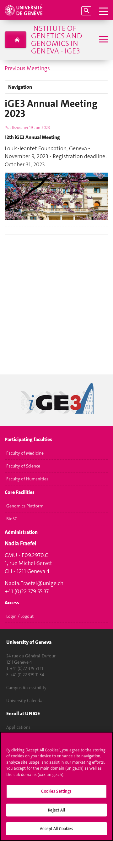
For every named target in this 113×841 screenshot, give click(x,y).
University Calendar (25, 700)
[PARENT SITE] (15, 39)
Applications (18, 727)
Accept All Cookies (56, 828)
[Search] (86, 10)
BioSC (11, 519)
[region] (56, 786)
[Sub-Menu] (102, 39)
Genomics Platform (24, 506)
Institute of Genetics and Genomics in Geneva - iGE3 (56, 40)
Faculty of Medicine (25, 453)
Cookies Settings (56, 791)
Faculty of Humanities (27, 479)
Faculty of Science (23, 466)
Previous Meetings (27, 68)
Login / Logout (20, 616)
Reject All (56, 810)
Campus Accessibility (26, 687)
